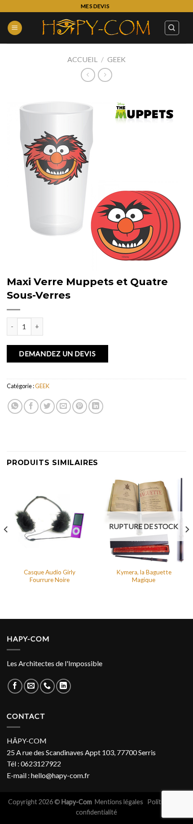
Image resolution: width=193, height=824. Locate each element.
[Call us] (47, 686)
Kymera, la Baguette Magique (143, 576)
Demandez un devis (57, 353)
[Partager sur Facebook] (31, 406)
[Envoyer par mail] (63, 406)
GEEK (116, 59)
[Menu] (15, 28)
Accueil (82, 59)
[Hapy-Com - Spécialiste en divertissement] (96, 28)
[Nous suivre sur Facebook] (15, 686)
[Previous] (6, 547)
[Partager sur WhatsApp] (15, 406)
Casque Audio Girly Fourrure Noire (49, 576)
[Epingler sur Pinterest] (79, 406)
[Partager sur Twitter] (47, 406)
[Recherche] (172, 28)
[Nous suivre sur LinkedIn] (63, 686)
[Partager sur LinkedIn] (95, 406)
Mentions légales (120, 802)
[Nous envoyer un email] (31, 686)
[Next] (186, 547)
